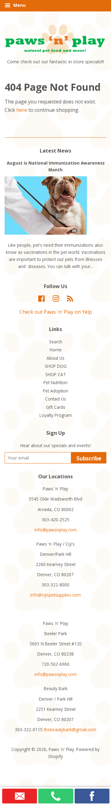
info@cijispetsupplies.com (55, 595)
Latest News (55, 150)
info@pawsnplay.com (56, 530)
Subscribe (88, 458)
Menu (19, 5)
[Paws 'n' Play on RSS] (70, 300)
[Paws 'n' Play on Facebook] (41, 300)
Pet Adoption (55, 391)
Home (56, 350)
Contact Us (55, 399)
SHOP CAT (55, 374)
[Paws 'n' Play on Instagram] (55, 300)
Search (55, 342)
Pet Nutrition (55, 382)
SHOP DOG (56, 366)
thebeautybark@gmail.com (70, 729)
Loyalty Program (55, 415)
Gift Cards (55, 407)
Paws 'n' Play (61, 749)
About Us (55, 358)
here (21, 110)
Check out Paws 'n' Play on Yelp (55, 311)
